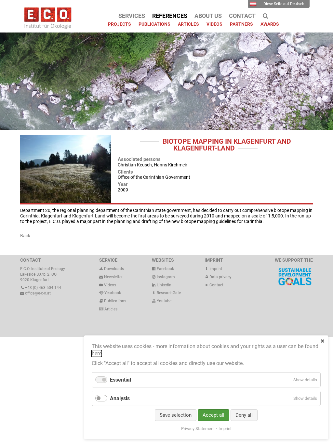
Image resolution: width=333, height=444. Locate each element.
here (96, 353)
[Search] (265, 16)
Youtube (163, 301)
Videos (110, 285)
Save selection (176, 415)
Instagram (165, 277)
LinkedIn (163, 285)
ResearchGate (168, 293)
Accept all (213, 415)
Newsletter (113, 277)
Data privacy (220, 277)
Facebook (165, 269)
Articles (110, 309)
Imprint (215, 269)
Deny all (244, 415)
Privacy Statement (198, 428)
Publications (115, 301)
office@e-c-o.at (37, 293)
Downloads (113, 269)
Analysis (120, 398)
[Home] (46, 27)
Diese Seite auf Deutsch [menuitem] (283, 4)
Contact (215, 285)
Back (25, 235)
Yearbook (112, 293)
